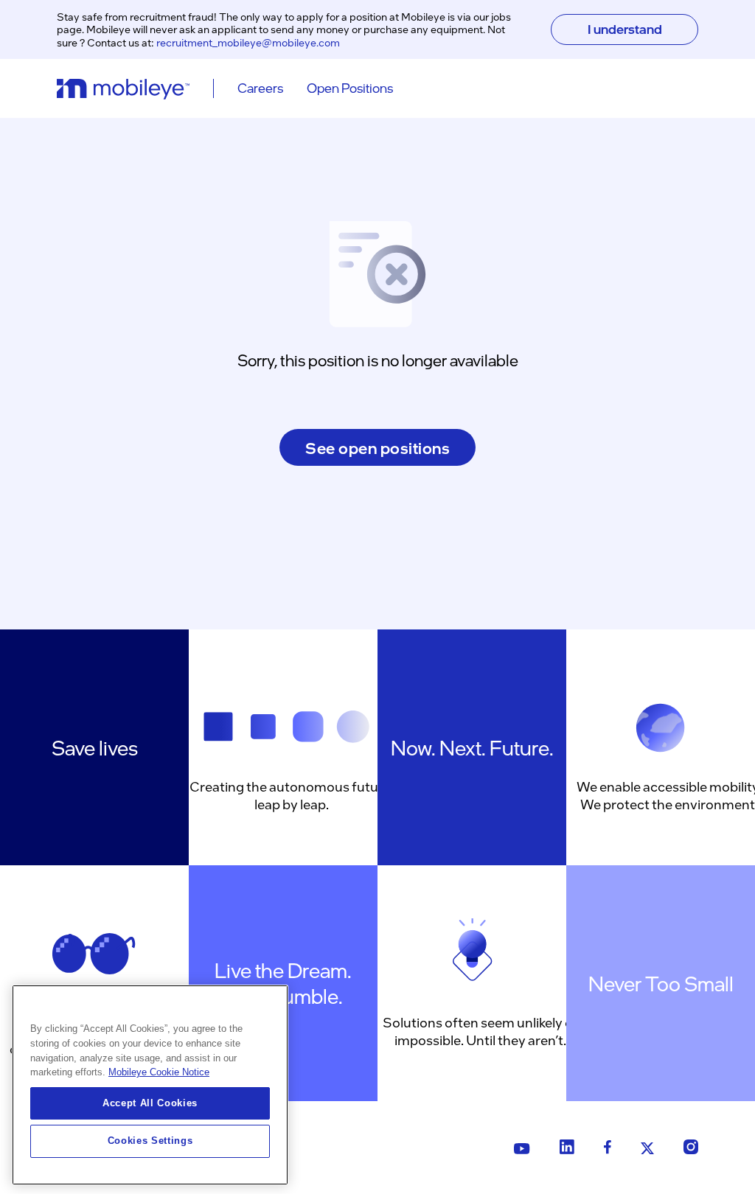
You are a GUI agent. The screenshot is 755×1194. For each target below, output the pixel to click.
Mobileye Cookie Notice (158, 1072)
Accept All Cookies (150, 1103)
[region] (150, 1085)
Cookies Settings (150, 1140)
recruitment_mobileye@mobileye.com (248, 42)
